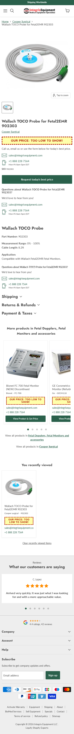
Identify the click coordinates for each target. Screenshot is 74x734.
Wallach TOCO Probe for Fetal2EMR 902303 (18, 507)
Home (5, 21)
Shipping (48, 707)
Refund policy (41, 716)
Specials (48, 711)
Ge (53, 393)
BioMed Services (13, 711)
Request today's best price (37, 179)
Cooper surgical (11, 513)
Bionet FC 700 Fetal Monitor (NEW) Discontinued (22, 387)
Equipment (34, 707)
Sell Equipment (33, 711)
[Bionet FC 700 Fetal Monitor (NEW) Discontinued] (26, 363)
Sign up (52, 675)
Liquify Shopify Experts (37, 727)
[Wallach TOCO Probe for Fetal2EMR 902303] (19, 487)
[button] (26, 608)
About (60, 707)
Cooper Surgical (21, 21)
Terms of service (22, 716)
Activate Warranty (16, 707)
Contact (61, 711)
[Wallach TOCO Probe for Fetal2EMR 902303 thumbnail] (7, 107)
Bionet (9, 393)
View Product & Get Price (25, 418)
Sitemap (56, 716)
